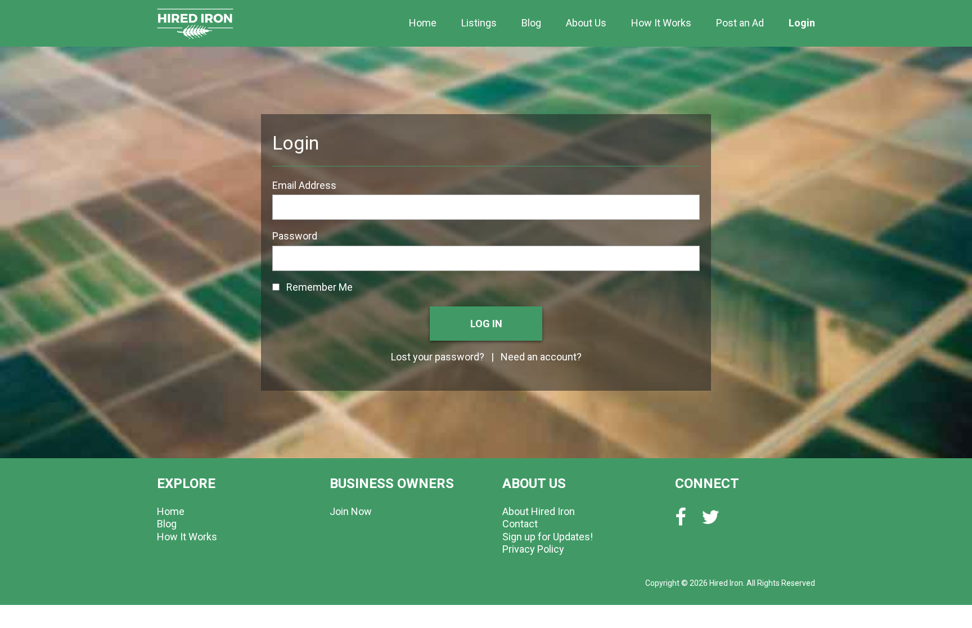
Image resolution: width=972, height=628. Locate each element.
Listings (479, 23)
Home (422, 23)
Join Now (351, 511)
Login (802, 23)
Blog (531, 23)
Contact (520, 524)
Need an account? (541, 357)
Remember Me (316, 287)
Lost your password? (437, 357)
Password (294, 236)
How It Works (661, 23)
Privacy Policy (533, 549)
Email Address (304, 185)
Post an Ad (740, 23)
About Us (586, 23)
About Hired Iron (538, 511)
